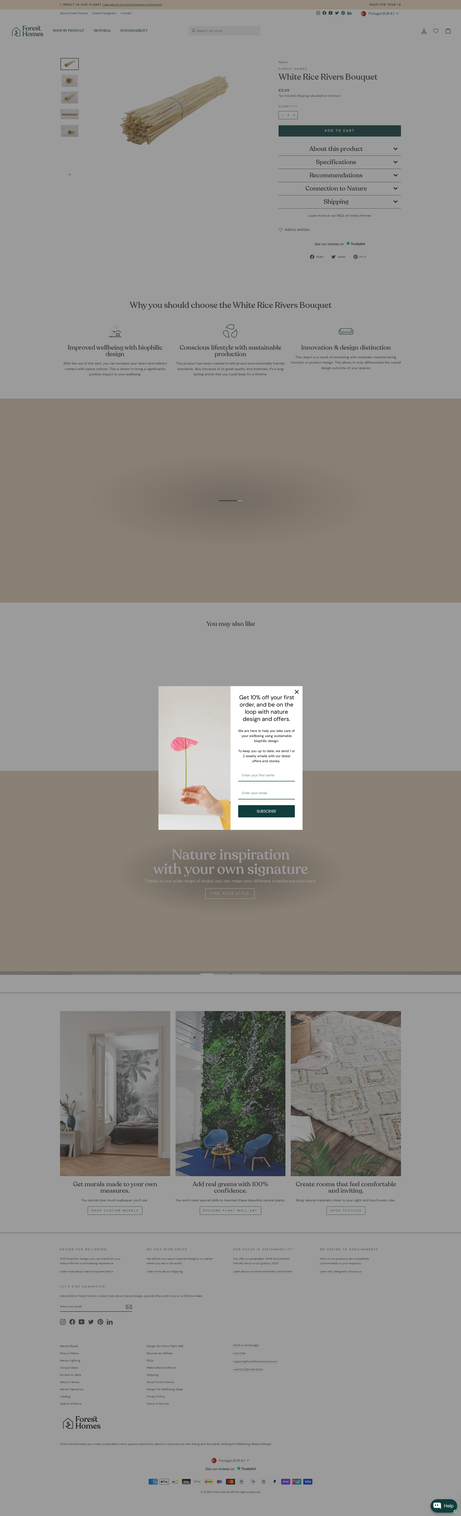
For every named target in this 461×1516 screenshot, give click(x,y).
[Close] (297, 692)
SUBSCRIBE (266, 811)
